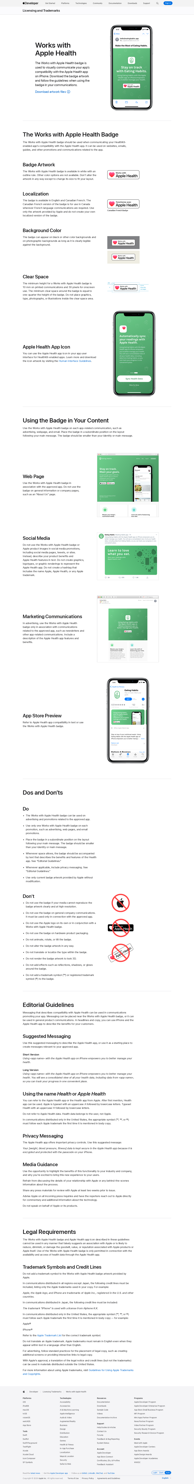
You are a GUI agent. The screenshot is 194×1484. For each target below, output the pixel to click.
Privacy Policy (88, 1478)
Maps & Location (67, 1456)
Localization (65, 1452)
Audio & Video (66, 1418)
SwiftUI (26, 1439)
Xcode (25, 1451)
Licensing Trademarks (52, 1392)
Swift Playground (30, 1443)
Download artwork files (50, 92)
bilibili (84, 1473)
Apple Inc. (42, 1478)
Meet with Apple (140, 1443)
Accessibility (65, 1402)
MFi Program (139, 1414)
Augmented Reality (68, 1421)
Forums (100, 1435)
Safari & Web (65, 1464)
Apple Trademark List (49, 1335)
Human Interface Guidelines (75, 360)
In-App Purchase (67, 1448)
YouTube (111, 1473)
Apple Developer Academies (146, 1458)
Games (63, 1441)
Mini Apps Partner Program (145, 1418)
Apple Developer (104, 1453)
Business (63, 1425)
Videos (100, 1414)
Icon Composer (29, 1458)
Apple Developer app (59, 1473)
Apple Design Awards (143, 1454)
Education (64, 1437)
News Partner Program (143, 1421)
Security (63, 1460)
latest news (35, 1473)
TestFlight (27, 1447)
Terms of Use (73, 1478)
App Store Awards (141, 1451)
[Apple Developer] (31, 3)
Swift (25, 1435)
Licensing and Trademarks (41, 10)
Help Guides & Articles (106, 1427)
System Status (103, 1443)
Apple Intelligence (67, 1414)
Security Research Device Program (149, 1433)
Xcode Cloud (28, 1454)
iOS (24, 1402)
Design (63, 1429)
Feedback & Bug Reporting (108, 1439)
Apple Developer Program (145, 1402)
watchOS (26, 1421)
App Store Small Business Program (148, 1410)
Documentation (103, 1402)
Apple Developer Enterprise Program (149, 1406)
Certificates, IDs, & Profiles (108, 1461)
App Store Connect (105, 1457)
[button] (157, 3)
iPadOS (26, 1406)
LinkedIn (91, 1473)
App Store (27, 1425)
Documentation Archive (107, 1418)
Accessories (65, 1406)
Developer (33, 1392)
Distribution (65, 1433)
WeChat (99, 1473)
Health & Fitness (67, 1445)
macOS (26, 1410)
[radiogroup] (161, 1472)
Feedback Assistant (105, 1464)
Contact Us (101, 1431)
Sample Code (102, 1410)
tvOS (25, 1414)
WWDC (137, 1462)
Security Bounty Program (144, 1429)
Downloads (101, 1406)
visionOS (26, 1418)
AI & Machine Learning (69, 1410)
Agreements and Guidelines (108, 1478)
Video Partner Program (143, 1425)
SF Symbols (28, 1462)
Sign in (168, 3)
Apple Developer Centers (144, 1447)
